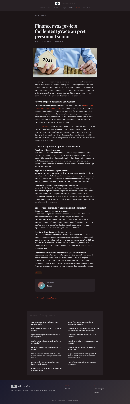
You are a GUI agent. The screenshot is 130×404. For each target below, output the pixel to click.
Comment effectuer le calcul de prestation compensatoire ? (82, 348)
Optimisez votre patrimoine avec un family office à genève (45, 336)
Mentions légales (99, 389)
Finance (78, 7)
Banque (64, 7)
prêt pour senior (43, 126)
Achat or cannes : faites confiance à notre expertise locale (44, 323)
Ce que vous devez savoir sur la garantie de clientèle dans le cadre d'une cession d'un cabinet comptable (82, 356)
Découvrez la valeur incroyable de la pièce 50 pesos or (46, 348)
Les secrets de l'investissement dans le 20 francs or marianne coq (45, 363)
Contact (96, 392)
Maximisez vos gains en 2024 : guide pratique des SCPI (83, 342)
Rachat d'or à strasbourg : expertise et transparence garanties (80, 323)
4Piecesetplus (68, 3)
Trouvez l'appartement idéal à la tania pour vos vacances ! (82, 363)
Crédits (71, 7)
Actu (48, 7)
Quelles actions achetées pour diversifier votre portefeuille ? (46, 342)
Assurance (56, 7)
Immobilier (86, 7)
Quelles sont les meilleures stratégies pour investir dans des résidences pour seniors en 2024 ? (46, 356)
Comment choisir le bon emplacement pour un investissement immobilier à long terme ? (83, 329)
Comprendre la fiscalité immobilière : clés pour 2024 (82, 336)
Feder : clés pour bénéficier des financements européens (46, 329)
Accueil (42, 7)
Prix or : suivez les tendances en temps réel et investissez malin (46, 369)
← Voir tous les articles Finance (46, 298)
